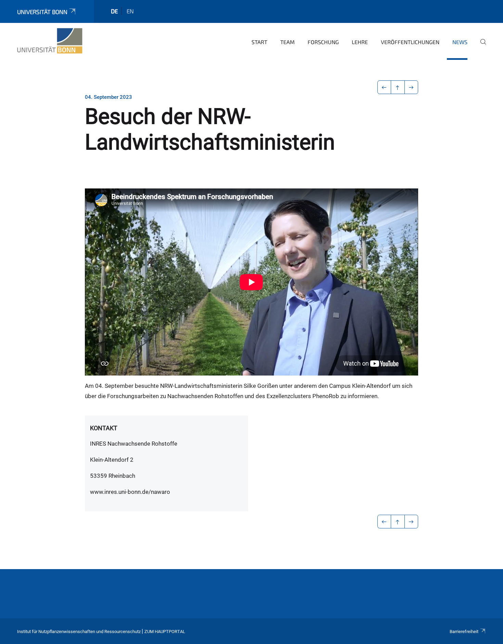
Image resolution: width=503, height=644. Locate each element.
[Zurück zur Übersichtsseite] (398, 87)
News (459, 42)
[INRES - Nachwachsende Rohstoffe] (49, 41)
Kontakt (103, 428)
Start (259, 42)
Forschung (323, 42)
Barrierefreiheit (464, 631)
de (114, 11)
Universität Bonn (42, 11)
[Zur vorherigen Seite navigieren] (384, 87)
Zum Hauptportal (164, 631)
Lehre (360, 42)
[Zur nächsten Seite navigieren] (411, 87)
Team (287, 42)
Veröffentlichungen (410, 42)
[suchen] (480, 46)
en (130, 11)
